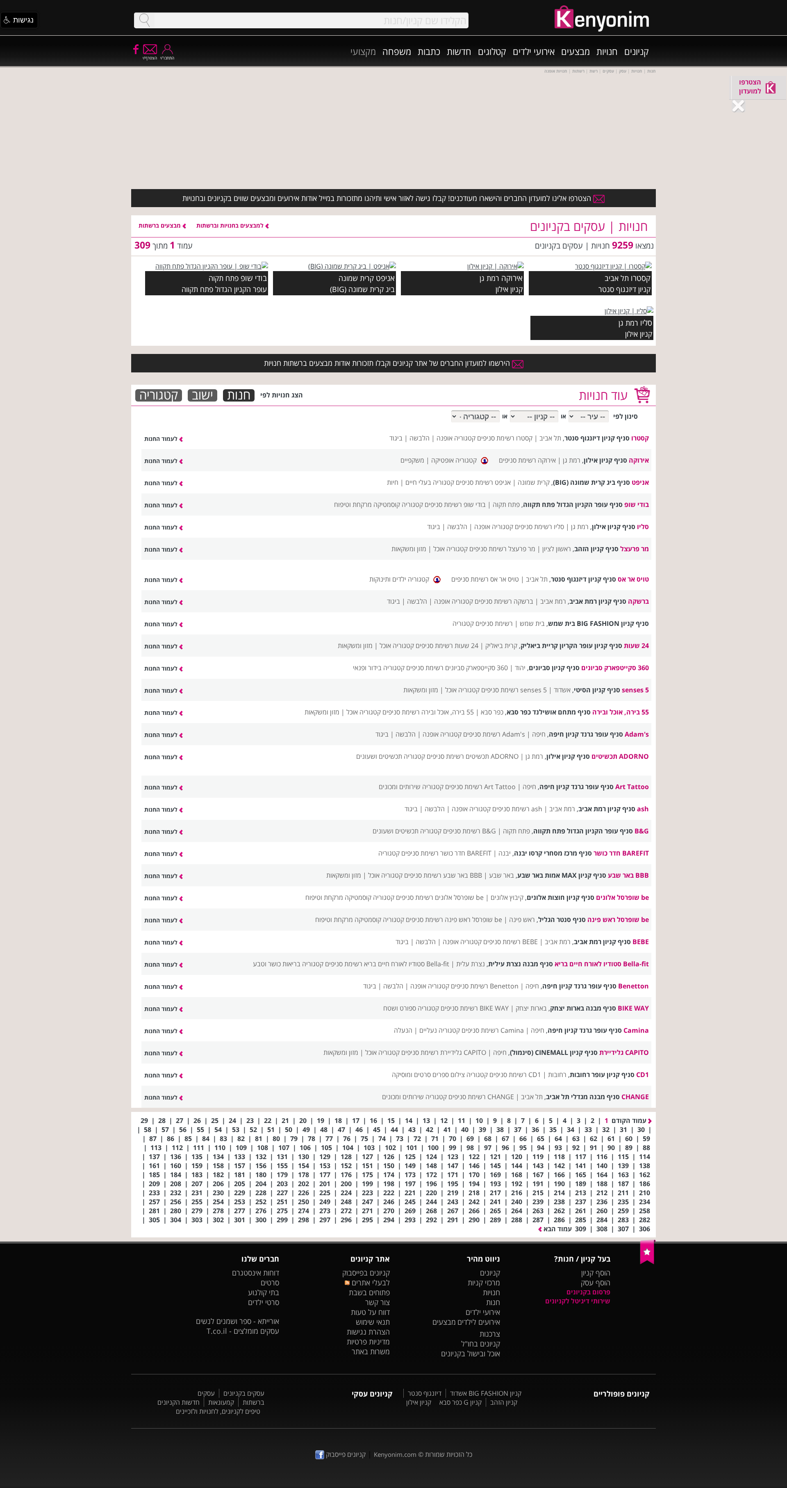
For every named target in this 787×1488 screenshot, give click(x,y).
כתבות (429, 51)
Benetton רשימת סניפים (485, 985)
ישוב (202, 395)
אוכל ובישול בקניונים (470, 1353)
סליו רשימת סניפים (539, 526)
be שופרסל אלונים (622, 897)
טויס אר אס (633, 579)
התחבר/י (167, 58)
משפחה (396, 51)
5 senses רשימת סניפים (514, 689)
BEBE (640, 941)
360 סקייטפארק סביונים (615, 667)
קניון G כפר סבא (460, 1402)
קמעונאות (221, 1402)
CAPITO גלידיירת (624, 1052)
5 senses (635, 689)
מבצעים (575, 51)
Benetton (633, 985)
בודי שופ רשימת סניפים (455, 504)
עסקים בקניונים (243, 1393)
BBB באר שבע (628, 875)
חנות (238, 395)
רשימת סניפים (494, 623)
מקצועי (363, 51)
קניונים (636, 51)
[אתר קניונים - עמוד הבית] (648, 1262)
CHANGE (635, 1096)
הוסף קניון (595, 1273)
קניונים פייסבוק (345, 1454)
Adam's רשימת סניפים (494, 734)
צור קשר (377, 1302)
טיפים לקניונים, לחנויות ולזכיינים (218, 1411)
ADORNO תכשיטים (620, 756)
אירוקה (512, 277)
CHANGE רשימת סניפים (481, 1096)
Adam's (637, 734)
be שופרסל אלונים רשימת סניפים (440, 897)
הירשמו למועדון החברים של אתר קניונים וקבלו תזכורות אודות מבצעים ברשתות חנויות (388, 363)
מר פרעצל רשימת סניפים (502, 548)
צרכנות (490, 1334)
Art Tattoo (632, 786)
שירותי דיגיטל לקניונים (577, 1300)
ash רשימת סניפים (517, 808)
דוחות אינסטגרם (255, 1273)
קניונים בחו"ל (480, 1344)
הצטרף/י (150, 58)
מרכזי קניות (484, 1282)
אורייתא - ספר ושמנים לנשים (237, 1321)
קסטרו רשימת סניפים (504, 438)
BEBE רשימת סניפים (510, 941)
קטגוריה (158, 395)
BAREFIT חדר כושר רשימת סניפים (446, 853)
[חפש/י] (144, 20)
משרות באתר (371, 1351)
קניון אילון (418, 1402)
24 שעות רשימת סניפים (447, 645)
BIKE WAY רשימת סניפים (475, 1008)
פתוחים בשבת (369, 1292)
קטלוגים (492, 51)
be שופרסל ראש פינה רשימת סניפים (454, 919)
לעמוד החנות (161, 439)
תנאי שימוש (373, 1322)
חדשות (459, 51)
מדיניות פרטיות (368, 1342)
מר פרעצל (634, 548)
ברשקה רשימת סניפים (504, 601)
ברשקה (638, 601)
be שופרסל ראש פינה (618, 919)
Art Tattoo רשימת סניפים (480, 786)
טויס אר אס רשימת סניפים (485, 579)
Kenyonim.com (395, 1454)
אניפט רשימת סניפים (483, 482)
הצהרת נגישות (368, 1332)
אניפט (385, 277)
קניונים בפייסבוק (366, 1273)
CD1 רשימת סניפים (515, 1074)
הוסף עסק (595, 1282)
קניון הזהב (503, 1402)
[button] (19, 20)
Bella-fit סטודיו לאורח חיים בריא (602, 963)
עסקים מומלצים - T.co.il (243, 1331)
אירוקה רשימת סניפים (527, 460)
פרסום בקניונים (588, 1291)
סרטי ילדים (263, 1302)
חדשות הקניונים (178, 1402)
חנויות (607, 51)
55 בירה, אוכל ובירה (620, 712)
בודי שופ (254, 277)
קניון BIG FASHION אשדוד (485, 1393)
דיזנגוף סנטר (424, 1393)
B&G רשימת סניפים (469, 830)
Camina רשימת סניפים (493, 1030)
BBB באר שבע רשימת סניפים (443, 875)
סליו (646, 322)
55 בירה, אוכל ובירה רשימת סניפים (428, 712)
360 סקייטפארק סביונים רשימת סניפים (457, 667)
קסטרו (641, 277)
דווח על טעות (370, 1312)
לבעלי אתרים (369, 1282)
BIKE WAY (633, 1008)
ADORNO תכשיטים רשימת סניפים (473, 756)
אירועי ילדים (534, 51)
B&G (642, 830)
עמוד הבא (557, 1228)
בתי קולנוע (263, 1292)
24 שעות (636, 645)
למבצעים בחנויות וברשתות (230, 225)
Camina (636, 1030)
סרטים (270, 1282)
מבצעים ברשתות (160, 225)
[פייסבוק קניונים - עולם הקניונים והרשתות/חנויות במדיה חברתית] (135, 48)
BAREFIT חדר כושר (621, 853)
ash (643, 808)
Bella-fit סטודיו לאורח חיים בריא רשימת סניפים (387, 963)
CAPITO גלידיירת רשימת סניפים (443, 1052)
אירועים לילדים (478, 1322)
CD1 (642, 1074)
